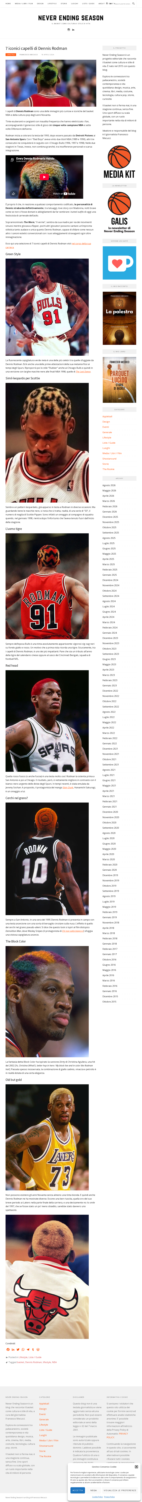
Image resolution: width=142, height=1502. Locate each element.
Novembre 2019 (110, 880)
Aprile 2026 (108, 495)
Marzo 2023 (108, 675)
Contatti (113, 3)
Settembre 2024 (110, 595)
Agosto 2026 (109, 485)
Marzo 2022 (108, 733)
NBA (54, 1362)
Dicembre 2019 (110, 875)
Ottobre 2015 (109, 1001)
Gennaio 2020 (109, 869)
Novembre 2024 (110, 585)
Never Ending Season (71, 17)
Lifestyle (52, 3)
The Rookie (108, 469)
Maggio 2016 (109, 970)
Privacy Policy (109, 1497)
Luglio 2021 (108, 775)
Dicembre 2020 (110, 811)
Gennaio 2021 (109, 806)
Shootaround (109, 458)
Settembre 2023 (110, 653)
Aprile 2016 (108, 975)
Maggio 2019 (109, 906)
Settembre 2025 (110, 532)
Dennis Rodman (33, 1362)
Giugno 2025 (109, 548)
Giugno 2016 (109, 964)
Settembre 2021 (110, 764)
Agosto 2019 (109, 896)
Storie (64, 3)
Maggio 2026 (109, 490)
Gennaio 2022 (109, 743)
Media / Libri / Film (24, 3)
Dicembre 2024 (110, 580)
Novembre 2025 (110, 522)
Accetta (78, 1490)
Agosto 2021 (109, 769)
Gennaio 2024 (109, 632)
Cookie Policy (97, 1497)
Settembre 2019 (110, 891)
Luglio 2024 (108, 606)
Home (8, 3)
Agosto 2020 (109, 833)
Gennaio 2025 (109, 574)
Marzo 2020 (108, 859)
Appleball (107, 416)
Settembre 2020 (110, 827)
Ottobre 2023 (109, 648)
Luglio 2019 (108, 901)
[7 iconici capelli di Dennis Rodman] (51, 82)
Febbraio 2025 (109, 569)
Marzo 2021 (108, 796)
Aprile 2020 (108, 854)
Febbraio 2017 (109, 948)
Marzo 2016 (108, 980)
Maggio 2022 (109, 722)
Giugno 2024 (109, 611)
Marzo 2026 (108, 501)
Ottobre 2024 (109, 590)
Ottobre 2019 (109, 885)
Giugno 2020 (109, 843)
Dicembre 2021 (110, 748)
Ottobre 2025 (109, 527)
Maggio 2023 (109, 664)
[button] (136, 1466)
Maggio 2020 (109, 848)
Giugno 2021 (109, 780)
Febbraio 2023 (109, 680)
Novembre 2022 (110, 696)
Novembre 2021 (110, 753)
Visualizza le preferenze (120, 1490)
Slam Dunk (68, 787)
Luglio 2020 (108, 838)
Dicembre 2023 (110, 638)
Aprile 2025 (108, 559)
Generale (107, 432)
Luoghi (74, 3)
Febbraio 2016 (109, 985)
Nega (93, 1490)
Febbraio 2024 (109, 627)
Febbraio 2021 (109, 801)
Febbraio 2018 (109, 938)
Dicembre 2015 (110, 996)
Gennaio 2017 (109, 954)
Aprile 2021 (108, 790)
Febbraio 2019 (109, 912)
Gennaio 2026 (109, 511)
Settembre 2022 (110, 706)
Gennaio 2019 (109, 917)
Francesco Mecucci (29, 55)
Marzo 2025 (108, 564)
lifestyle (47, 1362)
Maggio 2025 (109, 553)
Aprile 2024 (108, 616)
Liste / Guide (88, 3)
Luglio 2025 (108, 543)
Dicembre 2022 (110, 690)
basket (20, 1362)
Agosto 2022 (109, 711)
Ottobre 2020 (109, 822)
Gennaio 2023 (109, 685)
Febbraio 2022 (109, 738)
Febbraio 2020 (109, 864)
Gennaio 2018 (109, 943)
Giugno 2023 (109, 659)
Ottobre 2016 (109, 959)
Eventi (105, 426)
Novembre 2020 (110, 817)
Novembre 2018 (110, 922)
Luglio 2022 (108, 717)
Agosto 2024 (109, 601)
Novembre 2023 (110, 643)
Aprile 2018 (108, 927)
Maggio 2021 (109, 785)
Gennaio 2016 (109, 991)
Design (40, 3)
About (102, 3)
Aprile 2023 (108, 669)
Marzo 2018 (108, 933)
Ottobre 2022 (109, 701)
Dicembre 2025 (110, 516)
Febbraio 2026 (109, 506)
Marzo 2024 (108, 622)
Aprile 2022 (108, 727)
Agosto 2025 (109, 538)
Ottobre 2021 (109, 759)
